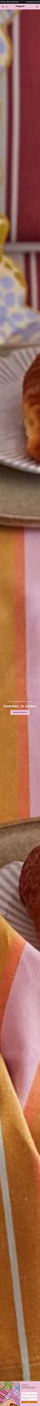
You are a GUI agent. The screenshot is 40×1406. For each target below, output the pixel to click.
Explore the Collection (20, 712)
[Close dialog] (38, 1382)
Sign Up (29, 1402)
